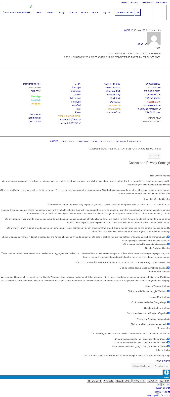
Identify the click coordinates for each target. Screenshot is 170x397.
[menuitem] (124, 2)
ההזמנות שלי (147, 2)
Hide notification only (141, 366)
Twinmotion (75, 98)
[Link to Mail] (14, 2)
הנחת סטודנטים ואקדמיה (69, 115)
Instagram (36, 103)
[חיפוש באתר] (146, 12)
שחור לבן (164, 381)
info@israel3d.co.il (32, 83)
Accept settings (161, 366)
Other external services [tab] (159, 271)
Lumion (77, 94)
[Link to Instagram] (9, 2)
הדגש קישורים (94, 381)
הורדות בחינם (154, 87)
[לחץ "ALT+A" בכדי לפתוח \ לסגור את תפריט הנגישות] (166, 372)
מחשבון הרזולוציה (153, 98)
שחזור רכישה (35, 121)
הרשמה (124, 2)
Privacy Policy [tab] (163, 350)
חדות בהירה (139, 381)
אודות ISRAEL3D (152, 112)
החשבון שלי (35, 114)
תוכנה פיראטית (154, 101)
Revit (78, 108)
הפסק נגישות (162, 388)
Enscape (76, 87)
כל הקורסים (115, 101)
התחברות (134, 2)
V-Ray (78, 83)
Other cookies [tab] (163, 328)
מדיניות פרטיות (163, 360)
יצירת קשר (36, 90)
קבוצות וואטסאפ (153, 83)
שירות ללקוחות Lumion (70, 123)
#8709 (127, 30)
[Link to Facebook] (4, 2)
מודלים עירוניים (154, 94)
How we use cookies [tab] (160, 175)
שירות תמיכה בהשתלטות (149, 108)
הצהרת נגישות (161, 391)
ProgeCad (76, 101)
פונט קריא (108, 381)
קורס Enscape (114, 94)
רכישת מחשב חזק (152, 90)
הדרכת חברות (114, 105)
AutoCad (76, 105)
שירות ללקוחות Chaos (70, 119)
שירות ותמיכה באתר (151, 105)
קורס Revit (115, 98)
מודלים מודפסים (113, 112)
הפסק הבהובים (123, 381)
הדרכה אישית (114, 108)
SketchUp (76, 90)
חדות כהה (152, 381)
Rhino (78, 112)
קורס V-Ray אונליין (112, 83)
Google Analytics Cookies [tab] (157, 248)
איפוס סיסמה (161, 2)
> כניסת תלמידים (113, 87)
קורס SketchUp (113, 90)
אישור (156, 155)
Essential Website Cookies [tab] (157, 199)
